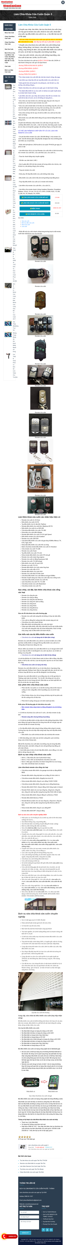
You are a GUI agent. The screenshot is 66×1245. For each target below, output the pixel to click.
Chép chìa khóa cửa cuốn (9, 37)
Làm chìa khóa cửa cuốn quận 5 (34, 25)
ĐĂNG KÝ (25, 1233)
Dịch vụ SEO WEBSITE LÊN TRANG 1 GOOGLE (50, 1215)
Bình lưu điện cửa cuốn (9, 71)
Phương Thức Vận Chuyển (50, 1224)
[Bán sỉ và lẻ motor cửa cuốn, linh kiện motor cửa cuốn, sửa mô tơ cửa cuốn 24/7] (8, 285)
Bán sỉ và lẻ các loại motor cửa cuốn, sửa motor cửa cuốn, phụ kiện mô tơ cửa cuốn (10, 57)
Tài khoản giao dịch (48, 1219)
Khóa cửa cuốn (9, 33)
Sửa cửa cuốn (9, 49)
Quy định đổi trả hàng (49, 1221)
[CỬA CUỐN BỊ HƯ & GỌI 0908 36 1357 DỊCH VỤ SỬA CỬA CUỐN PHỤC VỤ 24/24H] (8, 249)
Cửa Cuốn (8, 66)
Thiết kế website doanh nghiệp (51, 1241)
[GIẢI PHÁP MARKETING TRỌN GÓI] (8, 323)
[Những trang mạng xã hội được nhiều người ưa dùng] (8, 334)
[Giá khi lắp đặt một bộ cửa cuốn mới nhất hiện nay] (8, 152)
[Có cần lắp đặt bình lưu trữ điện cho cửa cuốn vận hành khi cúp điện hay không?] (8, 211)
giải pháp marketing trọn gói (15, 326)
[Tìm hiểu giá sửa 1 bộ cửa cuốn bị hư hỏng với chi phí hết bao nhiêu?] (8, 87)
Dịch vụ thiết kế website (49, 1212)
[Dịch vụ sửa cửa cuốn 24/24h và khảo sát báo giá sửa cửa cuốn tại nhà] (8, 178)
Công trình (32, 17)
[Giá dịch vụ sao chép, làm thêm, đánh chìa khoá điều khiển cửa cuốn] (8, 122)
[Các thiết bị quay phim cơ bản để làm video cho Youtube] (8, 356)
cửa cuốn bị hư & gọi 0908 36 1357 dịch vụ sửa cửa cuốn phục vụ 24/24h (15, 264)
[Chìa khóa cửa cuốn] (12, 7)
